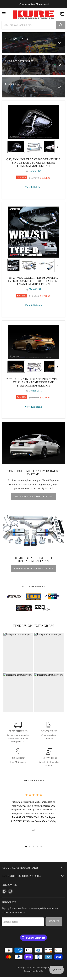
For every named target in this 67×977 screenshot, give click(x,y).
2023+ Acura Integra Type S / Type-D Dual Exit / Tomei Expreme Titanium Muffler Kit (33, 382)
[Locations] (18, 757)
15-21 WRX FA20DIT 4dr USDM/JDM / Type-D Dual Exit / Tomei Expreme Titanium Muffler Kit (33, 281)
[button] (16, 147)
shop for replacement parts (33, 568)
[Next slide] (57, 146)
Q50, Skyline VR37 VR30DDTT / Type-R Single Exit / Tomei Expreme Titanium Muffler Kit (33, 162)
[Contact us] (49, 732)
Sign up (53, 921)
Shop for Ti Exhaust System (33, 496)
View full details (33, 187)
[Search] (60, 25)
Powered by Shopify (33, 971)
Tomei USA (35, 171)
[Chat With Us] (49, 757)
